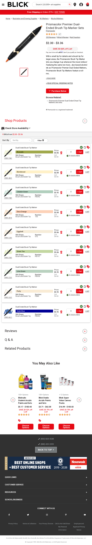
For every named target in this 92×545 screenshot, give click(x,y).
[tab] (46, 120)
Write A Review (63, 37)
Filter (40, 140)
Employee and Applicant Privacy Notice (79, 527)
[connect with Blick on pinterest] (65, 516)
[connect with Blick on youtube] (84, 516)
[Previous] (13, 399)
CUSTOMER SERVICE (14, 485)
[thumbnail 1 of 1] (24, 72)
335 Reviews (51, 37)
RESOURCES (10, 492)
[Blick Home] (18, 4)
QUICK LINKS (10, 477)
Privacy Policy (13, 524)
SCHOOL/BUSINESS (13, 499)
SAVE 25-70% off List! (66, 411)
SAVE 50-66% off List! (62, 49)
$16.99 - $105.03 (66, 407)
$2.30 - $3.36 (54, 43)
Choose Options (25, 426)
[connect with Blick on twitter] (28, 516)
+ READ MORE (50, 78)
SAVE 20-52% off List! (25, 411)
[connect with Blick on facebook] (9, 516)
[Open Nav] (3, 5)
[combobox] (21, 140)
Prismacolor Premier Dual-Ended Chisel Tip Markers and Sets (65, 101)
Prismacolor (50, 31)
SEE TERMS (60, 12)
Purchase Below (59, 91)
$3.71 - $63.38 (45, 407)
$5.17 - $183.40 (25, 407)
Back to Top (45, 449)
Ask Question (75, 37)
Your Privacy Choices (46, 524)
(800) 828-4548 (47, 439)
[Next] (79, 399)
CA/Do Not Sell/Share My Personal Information (62, 527)
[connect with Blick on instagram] (47, 516)
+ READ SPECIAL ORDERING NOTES (59, 83)
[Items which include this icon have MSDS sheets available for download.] (84, 147)
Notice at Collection (29, 524)
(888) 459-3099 (47, 444)
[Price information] (61, 152)
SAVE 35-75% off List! (46, 411)
